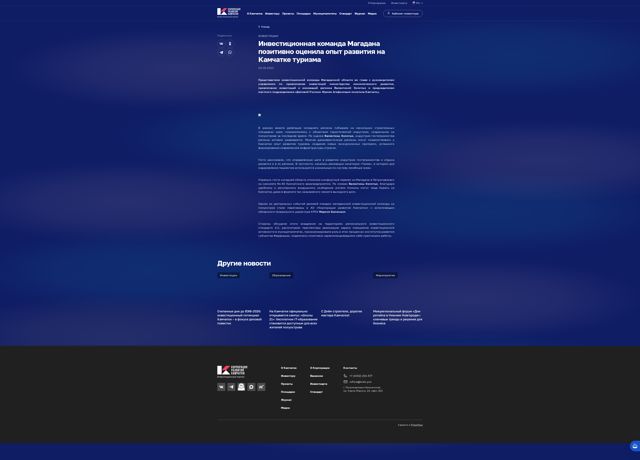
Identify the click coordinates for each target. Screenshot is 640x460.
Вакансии (316, 375)
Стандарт (345, 13)
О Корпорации (377, 2)
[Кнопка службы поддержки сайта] (635, 446)
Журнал (359, 13)
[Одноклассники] (230, 44)
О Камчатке (254, 13)
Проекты (288, 13)
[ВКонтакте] (221, 44)
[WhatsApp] (230, 52)
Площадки (304, 13)
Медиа (372, 13)
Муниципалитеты (325, 13)
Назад (265, 26)
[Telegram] (221, 52)
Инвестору (272, 13)
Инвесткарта (399, 2)
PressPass (417, 424)
